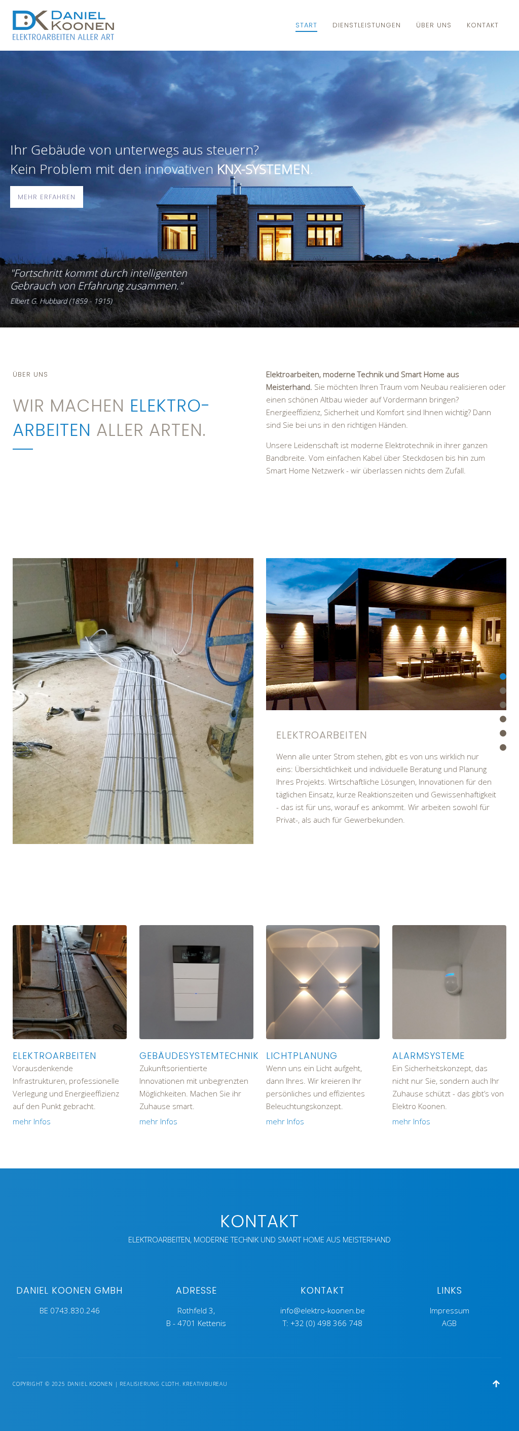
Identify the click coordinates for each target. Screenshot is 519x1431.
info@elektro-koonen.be (322, 1310)
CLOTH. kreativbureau (195, 1383)
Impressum (449, 1310)
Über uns (434, 25)
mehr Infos (32, 1121)
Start (306, 25)
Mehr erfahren (47, 197)
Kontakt (483, 25)
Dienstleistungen (366, 25)
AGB (449, 1323)
